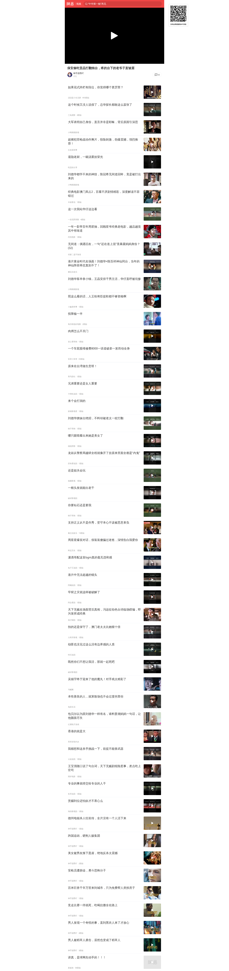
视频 (78, 3)
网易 (70, 4)
